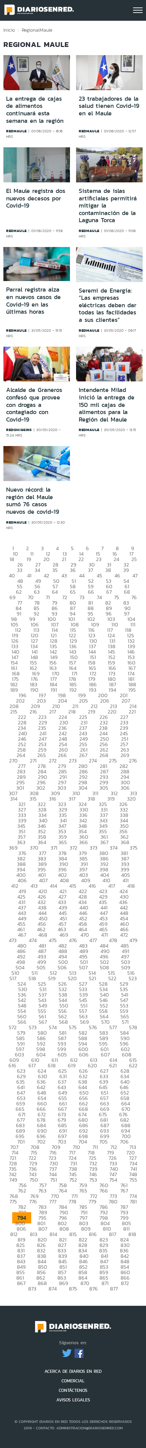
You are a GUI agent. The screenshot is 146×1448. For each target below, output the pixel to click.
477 (93, 940)
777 (52, 1201)
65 (73, 591)
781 (133, 1201)
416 (92, 885)
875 (73, 1288)
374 (113, 847)
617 (32, 1065)
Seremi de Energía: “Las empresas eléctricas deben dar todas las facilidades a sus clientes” (107, 305)
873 (32, 1288)
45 (99, 575)
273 (73, 760)
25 (134, 559)
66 (91, 591)
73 (82, 597)
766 (103, 1190)
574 (53, 1027)
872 (125, 1283)
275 (113, 760)
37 (90, 570)
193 (92, 689)
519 (52, 978)
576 (93, 1027)
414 (53, 885)
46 (117, 575)
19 (28, 559)
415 (72, 885)
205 (83, 700)
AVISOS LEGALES (73, 1400)
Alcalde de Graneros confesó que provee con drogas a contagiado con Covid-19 (34, 404)
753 (93, 1179)
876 (93, 1288)
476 (73, 940)
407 (43, 880)
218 (72, 711)
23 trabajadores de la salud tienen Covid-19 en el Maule (109, 106)
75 (116, 597)
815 (73, 1234)
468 (42, 934)
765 (83, 1190)
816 (93, 1234)
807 (42, 1228)
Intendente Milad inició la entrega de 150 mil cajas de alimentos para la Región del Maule (106, 404)
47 (135, 575)
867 (21, 1283)
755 (133, 1179)
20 (46, 559)
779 (92, 1201)
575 (73, 1027)
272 (53, 760)
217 (52, 711)
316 (52, 798)
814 (53, 1234)
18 (12, 559)
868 (42, 1283)
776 (33, 1201)
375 (134, 847)
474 (33, 940)
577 (113, 1027)
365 (62, 842)
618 (52, 1065)
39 (126, 570)
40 (12, 575)
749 (13, 1179)
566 (22, 1021)
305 (103, 787)
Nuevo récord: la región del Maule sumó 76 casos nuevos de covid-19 (32, 500)
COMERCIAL (73, 1381)
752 (73, 1179)
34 (37, 570)
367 (104, 842)
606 (84, 1054)
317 (72, 798)
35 (55, 570)
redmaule (16, 131)
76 (134, 597)
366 (83, 842)
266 (62, 755)
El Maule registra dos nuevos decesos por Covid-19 (35, 198)
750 (34, 1179)
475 (53, 940)
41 (29, 575)
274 (93, 760)
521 (92, 978)
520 (72, 978)
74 (99, 597)
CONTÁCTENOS (73, 1390)
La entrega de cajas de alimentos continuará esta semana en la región (34, 109)
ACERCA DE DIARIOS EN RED (73, 1371)
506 (62, 967)
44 (82, 575)
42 (46, 575)
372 (73, 847)
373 (93, 847)
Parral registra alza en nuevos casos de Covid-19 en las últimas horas (33, 300)
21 (64, 559)
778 (72, 1201)
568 (63, 1021)
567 (43, 1021)
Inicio (9, 30)
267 (83, 755)
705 (103, 1141)
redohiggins (19, 429)
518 (32, 978)
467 (22, 934)
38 (108, 570)
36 (73, 570)
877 (114, 1288)
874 (53, 1288)
